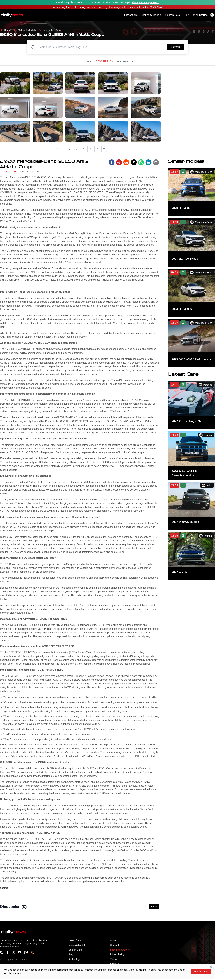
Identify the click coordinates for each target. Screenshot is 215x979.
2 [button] (69, 148)
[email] (156, 162)
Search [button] (177, 47)
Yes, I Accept (201, 971)
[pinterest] (119, 162)
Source (4, 887)
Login (154, 906)
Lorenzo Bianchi (12, 171)
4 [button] (83, 148)
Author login (75, 959)
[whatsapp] (141, 162)
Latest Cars (131, 15)
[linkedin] (148, 162)
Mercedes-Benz (52, 30)
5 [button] (91, 148)
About (113, 940)
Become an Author (120, 949)
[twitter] (134, 162)
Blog (186, 15)
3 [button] (76, 148)
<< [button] (56, 148)
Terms (113, 959)
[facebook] (112, 162)
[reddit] (126, 162)
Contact (114, 945)
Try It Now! (156, 7)
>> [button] (104, 148)
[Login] (212, 15)
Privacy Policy (117, 954)
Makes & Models (151, 15)
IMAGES (87, 61)
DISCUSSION (125, 61)
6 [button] (98, 148)
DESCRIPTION (104, 61)
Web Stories (200, 15)
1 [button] (62, 148)
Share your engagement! (145, 2)
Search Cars (172, 15)
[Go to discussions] (183, 171)
